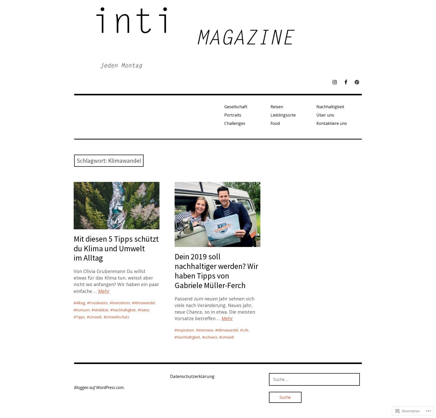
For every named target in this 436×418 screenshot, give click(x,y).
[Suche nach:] (314, 379)
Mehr (104, 291)
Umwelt (95, 317)
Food (275, 123)
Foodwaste (98, 302)
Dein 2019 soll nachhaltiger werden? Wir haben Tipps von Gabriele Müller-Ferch (216, 271)
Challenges (234, 123)
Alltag (80, 302)
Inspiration (185, 330)
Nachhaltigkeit (330, 106)
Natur (144, 310)
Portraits (232, 115)
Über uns (325, 115)
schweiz (210, 337)
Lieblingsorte (283, 115)
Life (245, 330)
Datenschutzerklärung (192, 376)
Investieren (121, 302)
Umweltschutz (117, 317)
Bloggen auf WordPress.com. (99, 387)
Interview (205, 330)
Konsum (83, 310)
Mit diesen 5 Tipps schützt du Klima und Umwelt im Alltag (116, 248)
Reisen (276, 106)
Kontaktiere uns (331, 123)
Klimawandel (144, 302)
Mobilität (101, 310)
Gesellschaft (235, 106)
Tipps (80, 317)
